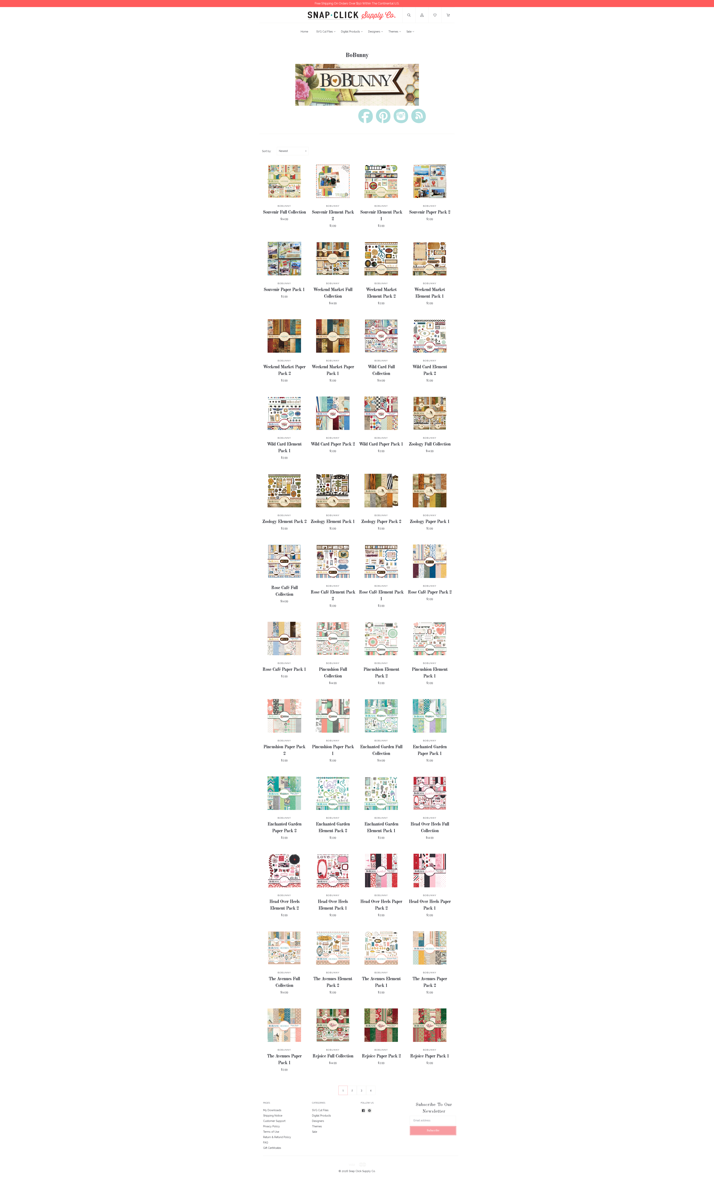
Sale (408, 31)
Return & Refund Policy (277, 1137)
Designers (374, 31)
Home (304, 31)
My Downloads (272, 1110)
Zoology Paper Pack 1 (430, 522)
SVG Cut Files (324, 31)
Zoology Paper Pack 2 (381, 522)
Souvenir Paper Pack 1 (284, 290)
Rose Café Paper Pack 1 (284, 669)
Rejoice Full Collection (332, 1056)
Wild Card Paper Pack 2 (333, 444)
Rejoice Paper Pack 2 (381, 1056)
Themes (393, 31)
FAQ (265, 1142)
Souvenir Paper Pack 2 (429, 212)
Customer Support (274, 1120)
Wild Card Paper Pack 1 (381, 444)
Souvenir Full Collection (284, 212)
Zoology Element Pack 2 (284, 522)
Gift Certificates (272, 1147)
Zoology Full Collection (430, 444)
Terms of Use (271, 1131)
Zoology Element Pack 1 (333, 522)
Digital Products (350, 31)
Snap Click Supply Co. (362, 1171)
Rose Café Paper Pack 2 (430, 592)
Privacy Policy (271, 1126)
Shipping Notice (272, 1115)
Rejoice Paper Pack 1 (429, 1056)
